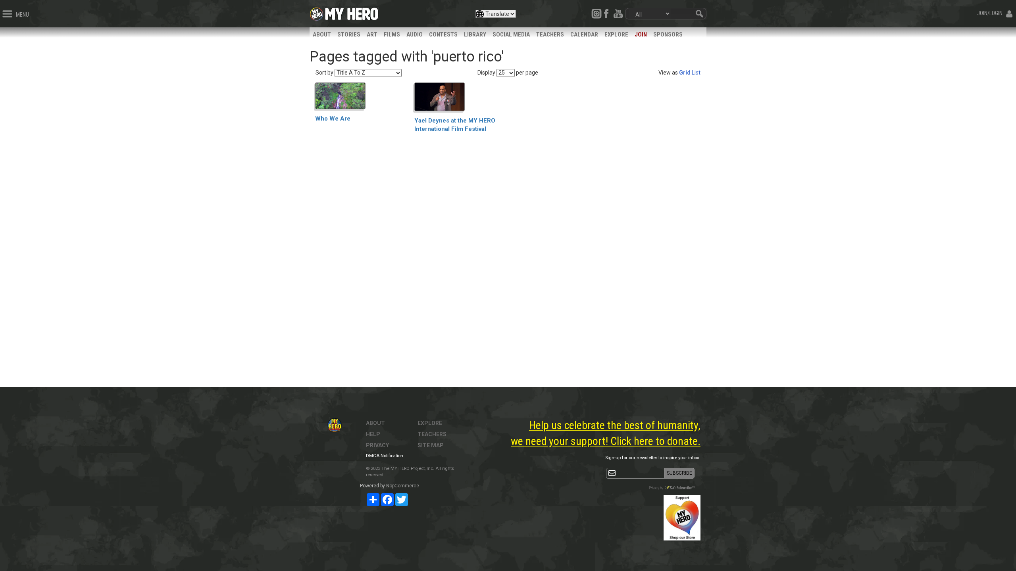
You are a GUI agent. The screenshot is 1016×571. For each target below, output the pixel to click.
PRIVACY (377, 445)
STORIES (348, 34)
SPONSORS (668, 34)
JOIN (641, 34)
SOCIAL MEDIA (511, 34)
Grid (685, 72)
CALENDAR (584, 34)
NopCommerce (402, 486)
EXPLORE (616, 34)
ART (372, 34)
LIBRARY (475, 34)
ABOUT (322, 34)
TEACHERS (550, 34)
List (696, 72)
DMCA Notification (384, 455)
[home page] (351, 12)
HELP (373, 434)
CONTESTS (443, 34)
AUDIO (414, 34)
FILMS (392, 34)
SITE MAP (431, 445)
